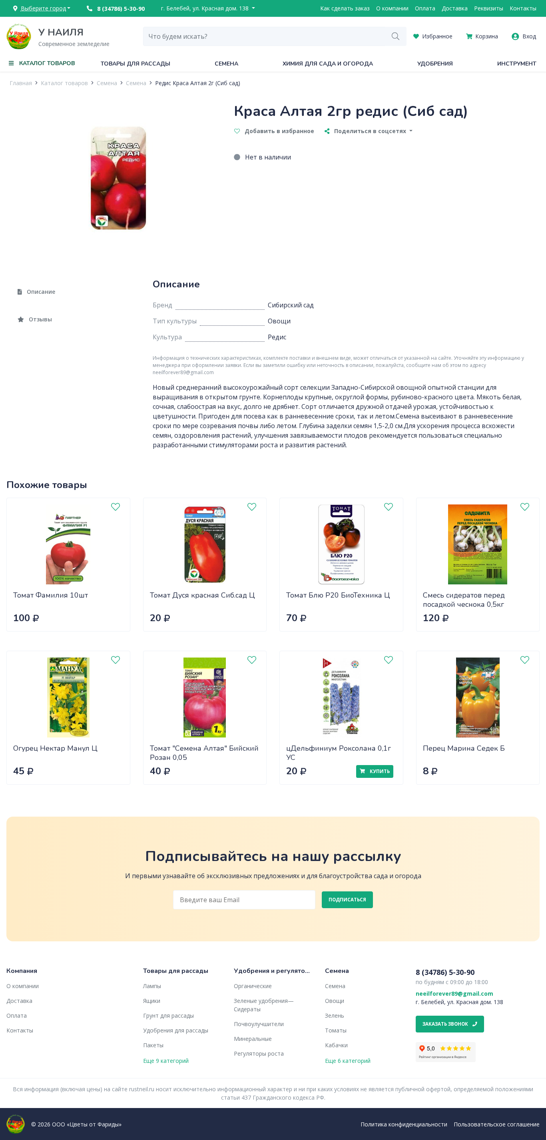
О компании (392, 8)
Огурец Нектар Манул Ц (55, 748)
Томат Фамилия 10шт (50, 595)
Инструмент (516, 64)
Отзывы (39, 319)
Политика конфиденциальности (404, 1124)
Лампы (152, 986)
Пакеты (153, 1045)
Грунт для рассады (168, 1015)
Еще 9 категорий (166, 1060)
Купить (379, 771)
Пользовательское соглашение (497, 1124)
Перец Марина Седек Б (464, 748)
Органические (253, 986)
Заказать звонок (445, 1024)
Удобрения (435, 64)
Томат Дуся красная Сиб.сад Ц (202, 595)
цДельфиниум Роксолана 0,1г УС (338, 752)
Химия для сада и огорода (328, 64)
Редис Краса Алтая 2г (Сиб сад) (197, 83)
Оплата (425, 8)
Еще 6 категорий (348, 1060)
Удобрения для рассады (175, 1030)
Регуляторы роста (259, 1053)
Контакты (523, 8)
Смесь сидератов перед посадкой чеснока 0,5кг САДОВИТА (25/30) (464, 604)
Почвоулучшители (259, 1024)
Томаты (336, 1030)
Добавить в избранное (278, 131)
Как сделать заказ (345, 8)
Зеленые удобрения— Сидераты (264, 1005)
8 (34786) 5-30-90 (120, 8)
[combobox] (264, 36)
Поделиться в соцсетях (370, 131)
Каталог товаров (64, 83)
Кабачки (336, 1045)
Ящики (151, 1000)
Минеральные (253, 1038)
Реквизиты (488, 8)
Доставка (455, 8)
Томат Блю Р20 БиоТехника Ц (338, 595)
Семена (226, 64)
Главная (21, 83)
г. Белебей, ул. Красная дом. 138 (205, 8)
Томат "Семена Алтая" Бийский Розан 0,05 (204, 752)
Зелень (334, 1015)
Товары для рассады (135, 64)
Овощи (334, 1000)
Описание (40, 291)
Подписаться (347, 900)
